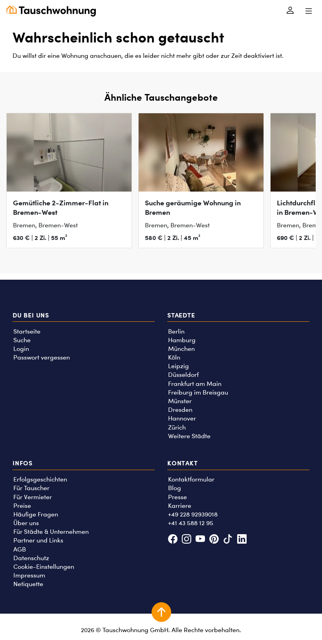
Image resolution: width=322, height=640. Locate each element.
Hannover (182, 418)
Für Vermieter (32, 497)
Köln (174, 357)
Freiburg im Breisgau (198, 392)
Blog (174, 488)
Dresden (180, 409)
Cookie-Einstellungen (43, 566)
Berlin (176, 331)
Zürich (177, 427)
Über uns (26, 523)
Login (21, 348)
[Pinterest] (214, 540)
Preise (22, 505)
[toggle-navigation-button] (308, 11)
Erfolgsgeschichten (40, 479)
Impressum (29, 575)
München (181, 348)
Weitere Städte (189, 436)
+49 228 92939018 (193, 514)
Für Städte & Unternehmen (51, 531)
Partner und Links (38, 540)
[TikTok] (228, 540)
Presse (177, 497)
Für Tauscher (31, 488)
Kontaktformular (191, 479)
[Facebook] (172, 540)
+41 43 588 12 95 (190, 523)
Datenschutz (31, 558)
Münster (180, 401)
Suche (22, 340)
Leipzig (178, 366)
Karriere (179, 505)
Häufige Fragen (35, 514)
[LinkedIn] (241, 540)
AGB (19, 549)
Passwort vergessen (41, 357)
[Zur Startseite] (51, 11)
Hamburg (182, 340)
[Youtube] (200, 540)
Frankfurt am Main (194, 383)
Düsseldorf (183, 374)
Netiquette (28, 584)
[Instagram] (186, 540)
